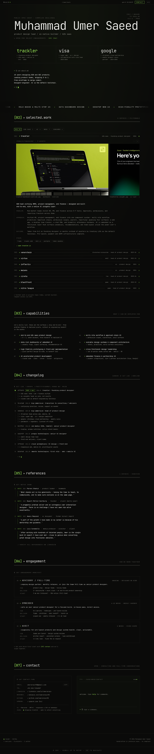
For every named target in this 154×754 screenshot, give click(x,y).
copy (66, 685)
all (17, 129)
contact (139, 2)
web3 (47, 129)
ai (39, 129)
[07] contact (45, 646)
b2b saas (28, 129)
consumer (58, 129)
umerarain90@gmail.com (36, 685)
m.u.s (6, 2)
